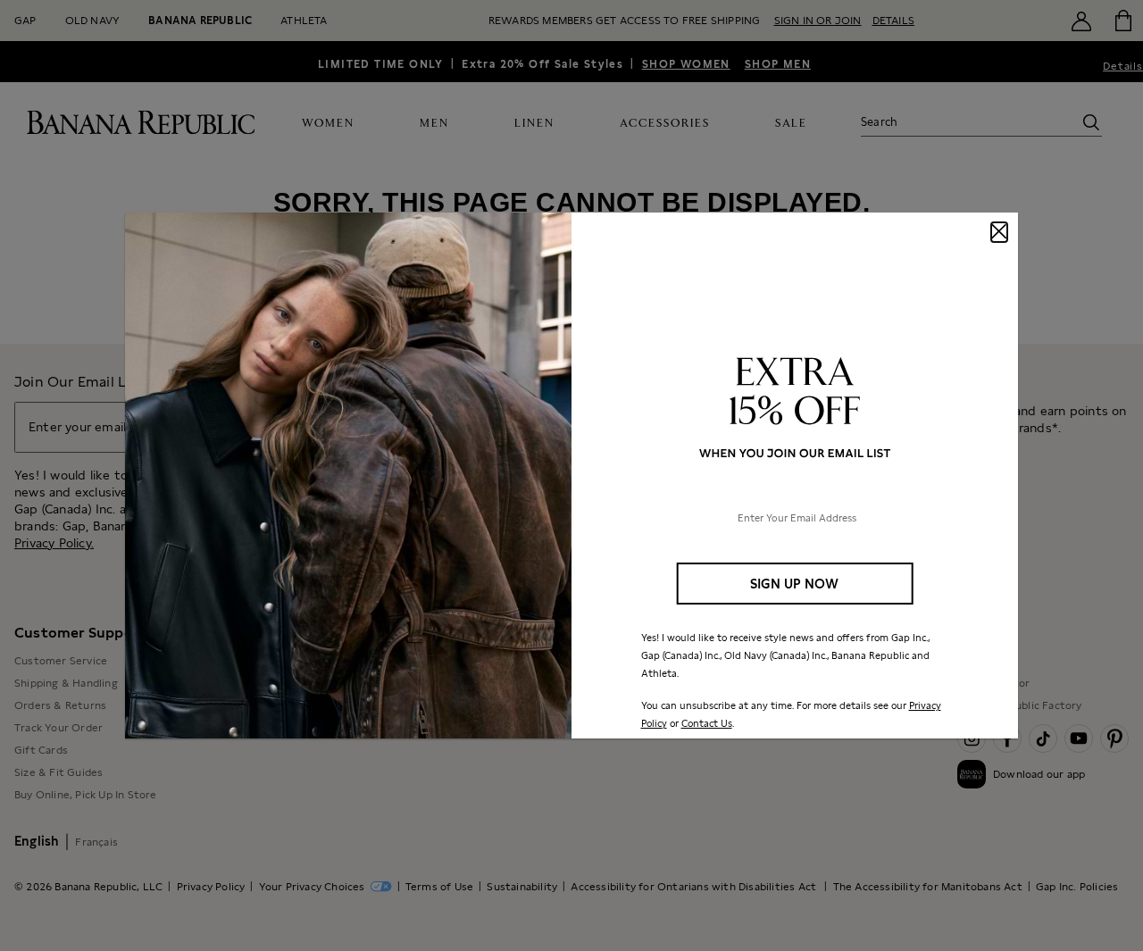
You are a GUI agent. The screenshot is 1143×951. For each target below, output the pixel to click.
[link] (571, 476)
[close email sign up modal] (999, 232)
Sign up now (794, 583)
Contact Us (706, 723)
